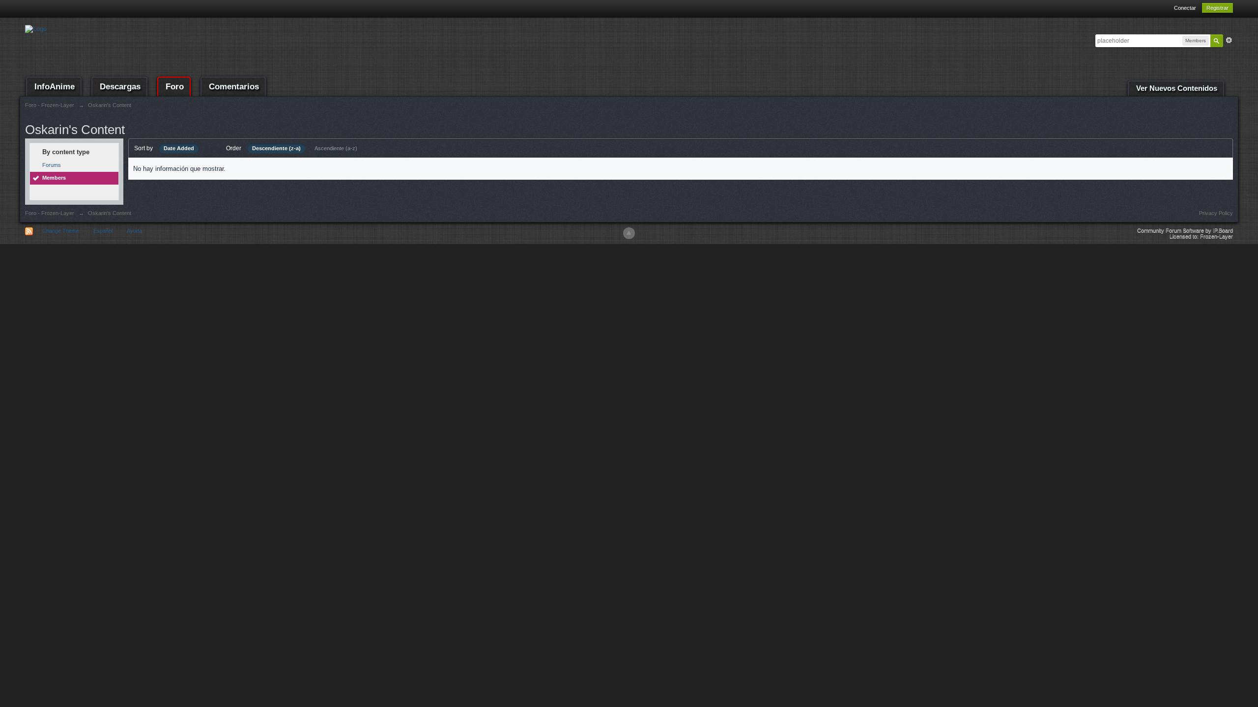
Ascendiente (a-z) (335, 148)
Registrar (1217, 8)
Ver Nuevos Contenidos (1176, 88)
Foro (175, 86)
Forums (51, 165)
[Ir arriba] (629, 233)
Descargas (120, 86)
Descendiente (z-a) (276, 148)
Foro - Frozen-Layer (49, 213)
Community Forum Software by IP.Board (1185, 230)
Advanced (1229, 40)
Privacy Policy (1216, 213)
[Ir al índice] (36, 28)
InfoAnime (54, 86)
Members (54, 178)
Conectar (1185, 8)
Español (103, 231)
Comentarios (234, 86)
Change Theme (60, 231)
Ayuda (134, 231)
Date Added (179, 148)
